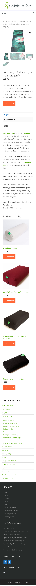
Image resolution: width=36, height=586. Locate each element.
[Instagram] (9, 562)
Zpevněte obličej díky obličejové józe (15, 538)
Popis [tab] (6, 115)
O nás (5, 504)
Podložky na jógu (7, 406)
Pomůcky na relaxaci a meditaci (12, 443)
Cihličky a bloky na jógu (10, 423)
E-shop (5, 492)
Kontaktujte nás (8, 517)
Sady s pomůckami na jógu (12, 438)
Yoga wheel (7, 432)
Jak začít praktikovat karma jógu (13, 541)
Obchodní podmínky (9, 507)
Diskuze (6, 498)
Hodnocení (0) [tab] (9, 119)
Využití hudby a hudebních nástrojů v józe (16, 544)
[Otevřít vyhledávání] (33, 13)
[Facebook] (5, 562)
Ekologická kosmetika (9, 461)
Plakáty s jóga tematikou (10, 475)
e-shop (10, 21)
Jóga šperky (6, 468)
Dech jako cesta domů (10, 547)
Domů (5, 21)
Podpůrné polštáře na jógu (11, 426)
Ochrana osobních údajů (11, 511)
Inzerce (5, 501)
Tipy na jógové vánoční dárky (12, 550)
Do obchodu (9, 104)
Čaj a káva (5, 457)
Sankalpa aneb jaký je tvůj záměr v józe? (16, 531)
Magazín (6, 495)
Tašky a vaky (6, 409)
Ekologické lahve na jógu (11, 435)
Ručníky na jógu (8, 429)
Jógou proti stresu (9, 528)
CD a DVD (5, 450)
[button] (30, 32)
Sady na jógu (6, 413)
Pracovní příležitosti (9, 514)
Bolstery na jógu (8, 420)
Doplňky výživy (6, 454)
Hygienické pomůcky (8, 464)
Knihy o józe (6, 471)
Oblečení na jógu (7, 447)
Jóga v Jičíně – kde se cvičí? (12, 534)
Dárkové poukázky (7, 478)
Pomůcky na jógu (19, 21)
